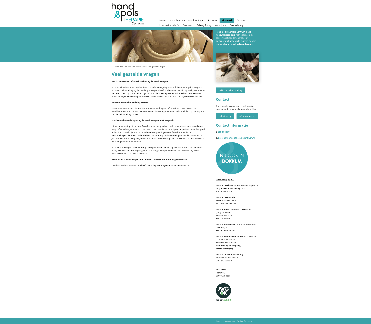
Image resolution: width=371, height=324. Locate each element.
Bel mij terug (225, 116)
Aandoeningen (196, 20)
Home (162, 20)
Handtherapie (177, 20)
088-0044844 (224, 131)
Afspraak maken (247, 116)
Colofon (240, 321)
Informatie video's (169, 25)
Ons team (188, 25)
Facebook (248, 321)
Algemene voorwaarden (225, 321)
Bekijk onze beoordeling (230, 90)
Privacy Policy (204, 25)
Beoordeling (236, 25)
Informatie (227, 20)
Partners (212, 20)
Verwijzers (220, 25)
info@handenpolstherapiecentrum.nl (236, 137)
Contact (241, 20)
